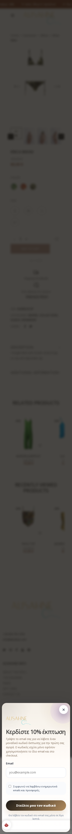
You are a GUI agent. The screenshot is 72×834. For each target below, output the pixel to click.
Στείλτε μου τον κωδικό (36, 805)
